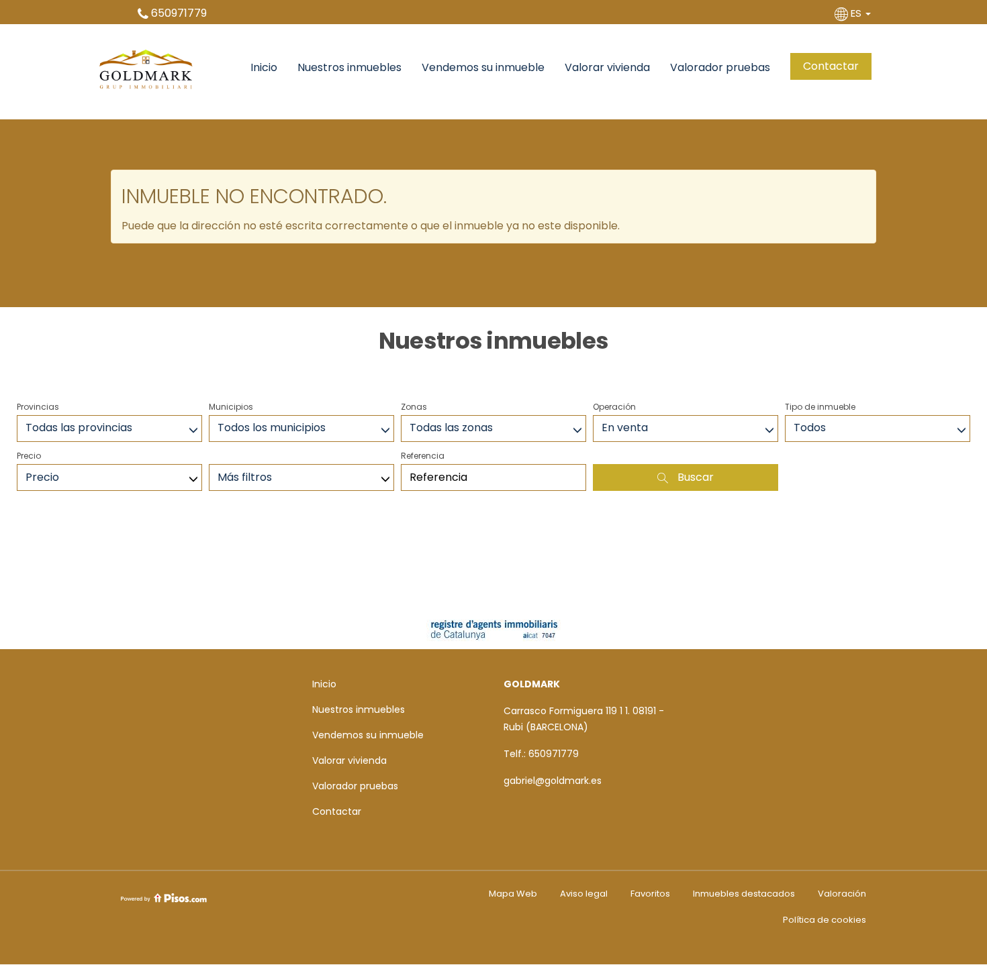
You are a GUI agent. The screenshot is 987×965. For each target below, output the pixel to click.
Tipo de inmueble (820, 406)
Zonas (414, 406)
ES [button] (856, 13)
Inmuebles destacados (744, 893)
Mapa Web (513, 893)
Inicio (263, 67)
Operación (614, 406)
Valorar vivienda (607, 67)
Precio (29, 455)
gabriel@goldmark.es (553, 780)
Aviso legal (584, 893)
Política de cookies (824, 919)
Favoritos (650, 893)
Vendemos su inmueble (483, 67)
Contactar (831, 66)
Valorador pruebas (720, 67)
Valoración (842, 893)
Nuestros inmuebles (349, 67)
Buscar (694, 477)
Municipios (231, 406)
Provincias (38, 406)
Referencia (422, 455)
